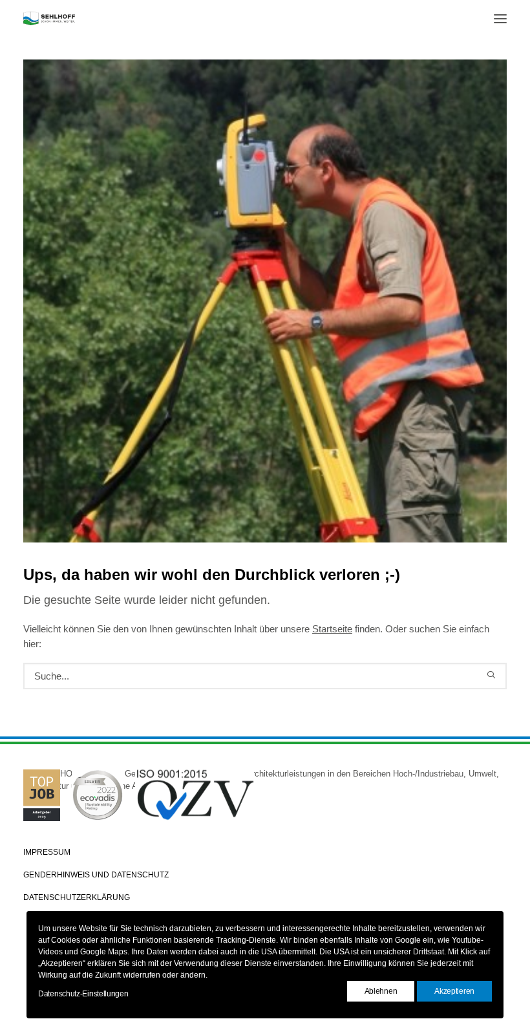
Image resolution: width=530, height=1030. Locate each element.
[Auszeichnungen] (265, 807)
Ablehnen (381, 991)
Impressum (46, 852)
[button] (500, 18)
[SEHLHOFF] (49, 18)
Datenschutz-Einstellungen (83, 993)
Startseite (332, 628)
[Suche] (265, 676)
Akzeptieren (454, 991)
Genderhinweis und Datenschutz (96, 874)
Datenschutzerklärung (76, 897)
